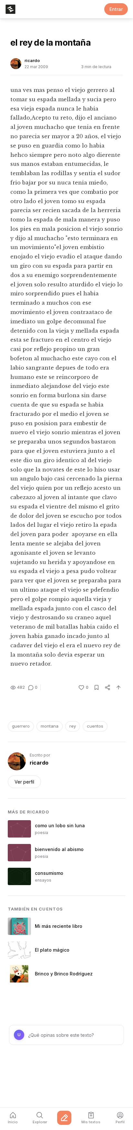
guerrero (21, 726)
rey (72, 726)
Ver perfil (24, 782)
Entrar (116, 9)
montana (49, 726)
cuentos (95, 726)
